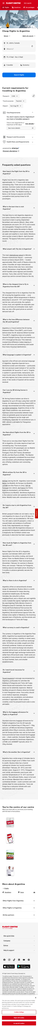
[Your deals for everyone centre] (19, 838)
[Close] (36, 998)
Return (6, 36)
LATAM (4, 486)
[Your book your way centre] (19, 822)
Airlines (5, 481)
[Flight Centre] (13, 3)
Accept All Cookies (19, 1023)
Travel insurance (8, 678)
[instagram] (9, 960)
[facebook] (4, 960)
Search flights (19, 75)
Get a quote (27, 3)
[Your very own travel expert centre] (19, 854)
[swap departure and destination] (32, 46)
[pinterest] (29, 960)
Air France (21, 488)
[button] (10, 65)
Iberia (4, 483)
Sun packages (30, 7)
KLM (4, 490)
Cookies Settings (19, 1012)
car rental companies (9, 408)
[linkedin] (19, 960)
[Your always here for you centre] (19, 870)
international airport (16, 255)
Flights (7, 7)
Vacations (17, 7)
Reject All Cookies (19, 1017)
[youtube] (24, 960)
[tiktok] (14, 960)
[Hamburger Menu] (3, 3)
